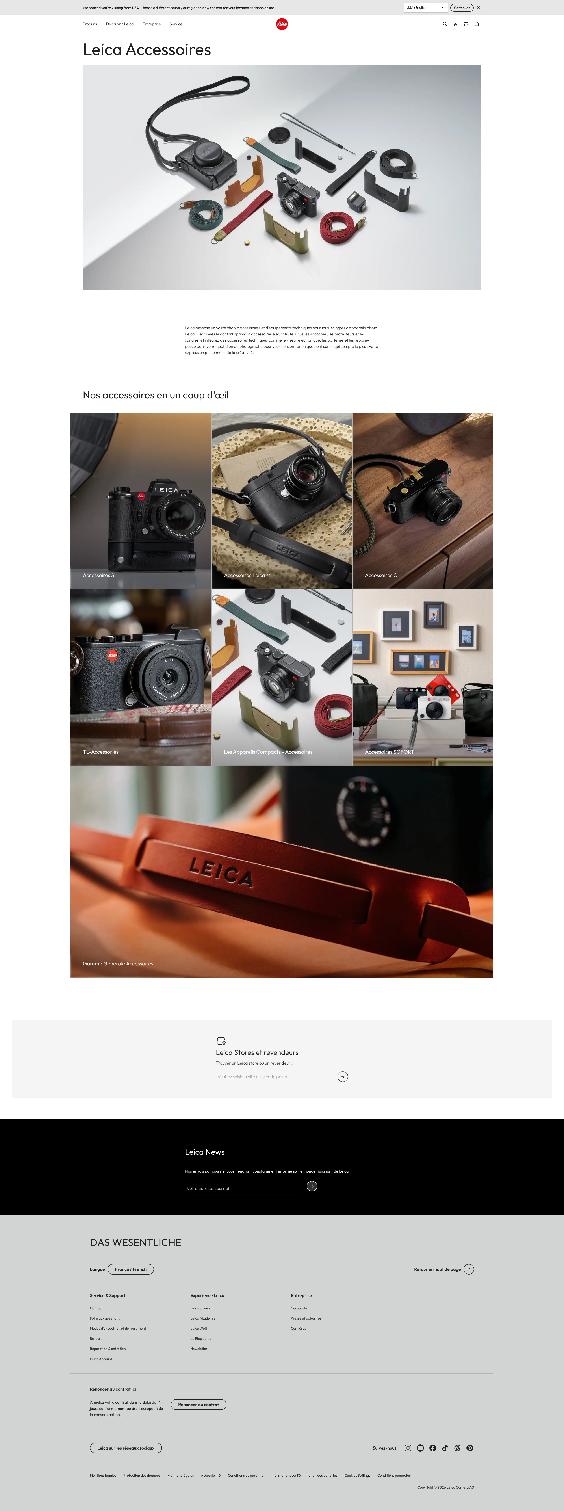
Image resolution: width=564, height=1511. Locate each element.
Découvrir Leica (120, 23)
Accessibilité (211, 1475)
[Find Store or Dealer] (343, 1076)
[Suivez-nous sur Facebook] (432, 1448)
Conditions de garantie (245, 1475)
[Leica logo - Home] (282, 24)
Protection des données (141, 1475)
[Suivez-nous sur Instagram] (408, 1448)
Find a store (466, 24)
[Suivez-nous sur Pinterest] (469, 1448)
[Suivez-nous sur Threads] (457, 1448)
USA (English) (417, 7)
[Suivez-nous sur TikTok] (445, 1448)
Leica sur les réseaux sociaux (125, 1448)
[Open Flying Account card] (455, 24)
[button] (469, 1269)
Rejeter (478, 7)
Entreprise (152, 23)
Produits (90, 23)
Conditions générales (394, 1475)
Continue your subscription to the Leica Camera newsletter (312, 1186)
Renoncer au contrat (198, 1404)
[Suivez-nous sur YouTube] (420, 1448)
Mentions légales (103, 1475)
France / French (131, 1269)
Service (176, 23)
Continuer (462, 8)
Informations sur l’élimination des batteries (304, 1475)
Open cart (476, 24)
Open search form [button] (445, 24)
